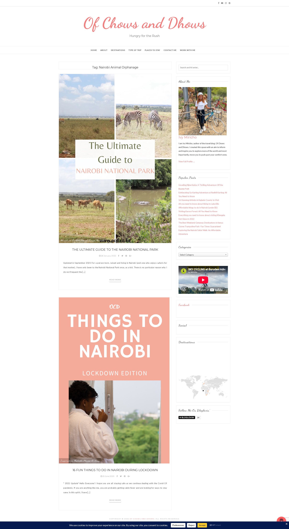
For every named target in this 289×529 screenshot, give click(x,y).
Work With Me (187, 50)
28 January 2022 (108, 256)
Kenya (92, 240)
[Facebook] (218, 3)
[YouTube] (222, 3)
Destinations (118, 50)
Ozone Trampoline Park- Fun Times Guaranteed (200, 226)
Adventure (65, 240)
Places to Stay (152, 50)
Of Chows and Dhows (144, 23)
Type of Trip (135, 50)
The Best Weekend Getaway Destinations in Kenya (201, 222)
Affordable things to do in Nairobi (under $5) (198, 207)
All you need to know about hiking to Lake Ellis (199, 204)
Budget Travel (80, 240)
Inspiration (66, 460)
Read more (115, 280)
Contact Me (170, 50)
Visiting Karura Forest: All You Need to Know (198, 211)
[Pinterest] (229, 3)
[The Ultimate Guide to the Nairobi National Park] (115, 158)
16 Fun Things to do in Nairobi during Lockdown (115, 470)
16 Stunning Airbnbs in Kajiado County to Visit (199, 200)
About (103, 50)
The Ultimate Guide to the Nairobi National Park (115, 249)
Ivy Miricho (188, 137)
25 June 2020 (108, 476)
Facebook (184, 305)
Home (94, 50)
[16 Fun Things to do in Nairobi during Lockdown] (114, 380)
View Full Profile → (187, 161)
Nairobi (100, 240)
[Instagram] (226, 3)
